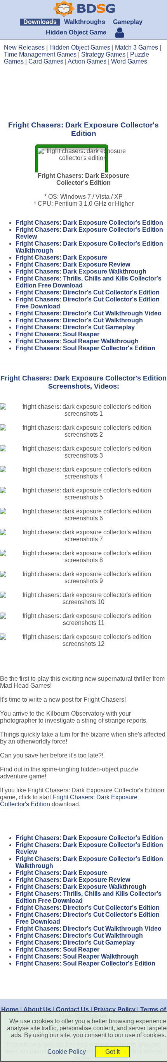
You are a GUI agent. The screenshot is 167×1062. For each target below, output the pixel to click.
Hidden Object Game (76, 32)
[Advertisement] (83, 92)
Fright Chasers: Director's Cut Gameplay (75, 327)
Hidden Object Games (79, 47)
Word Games (129, 61)
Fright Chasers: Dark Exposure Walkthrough (81, 271)
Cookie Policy (66, 1051)
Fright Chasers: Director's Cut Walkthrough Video (89, 313)
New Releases (24, 47)
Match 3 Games (136, 47)
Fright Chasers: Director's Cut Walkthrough (79, 320)
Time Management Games (40, 54)
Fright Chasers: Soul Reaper (57, 334)
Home (10, 1009)
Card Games (45, 61)
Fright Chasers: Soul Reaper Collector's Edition (85, 348)
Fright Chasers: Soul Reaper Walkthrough (77, 341)
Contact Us (72, 1009)
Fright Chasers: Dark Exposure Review (73, 264)
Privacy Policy (115, 1009)
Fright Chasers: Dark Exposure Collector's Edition (89, 222)
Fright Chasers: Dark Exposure (61, 257)
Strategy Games (103, 54)
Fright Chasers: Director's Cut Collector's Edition (88, 292)
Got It (112, 1051)
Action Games (87, 61)
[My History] (119, 34)
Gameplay (128, 22)
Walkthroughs (84, 22)
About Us (37, 1009)
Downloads (40, 22)
